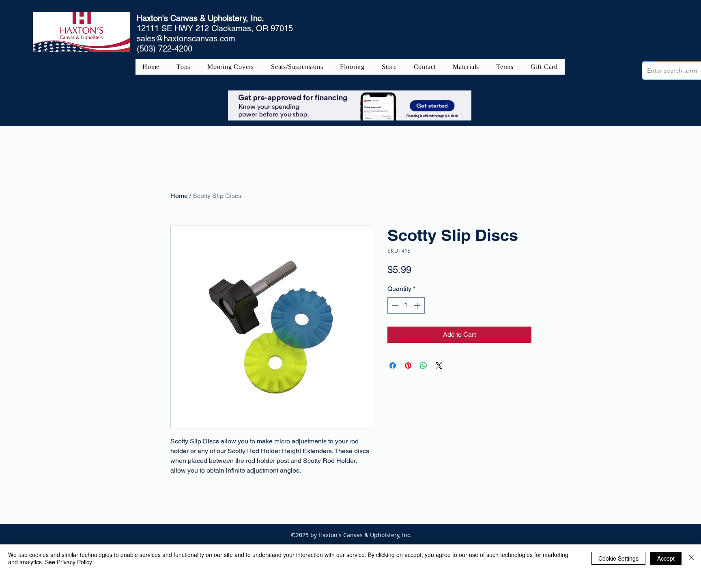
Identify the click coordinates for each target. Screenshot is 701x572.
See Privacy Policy (68, 562)
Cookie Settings (618, 558)
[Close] (691, 558)
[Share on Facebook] (393, 365)
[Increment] (418, 305)
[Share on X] (439, 365)
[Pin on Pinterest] (408, 365)
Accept (666, 558)
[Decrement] (394, 305)
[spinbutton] (406, 305)
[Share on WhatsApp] (423, 365)
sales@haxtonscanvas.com (186, 38)
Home (179, 196)
